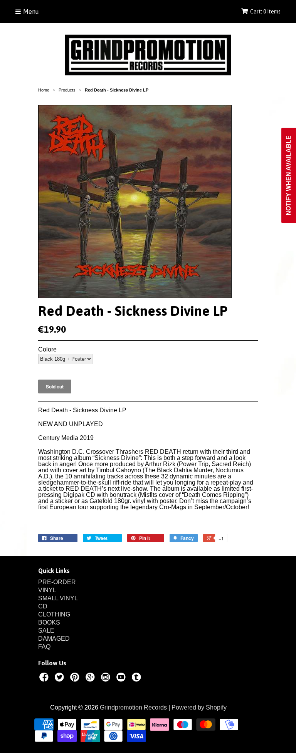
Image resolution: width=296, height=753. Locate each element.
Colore (47, 350)
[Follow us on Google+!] (91, 678)
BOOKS (49, 622)
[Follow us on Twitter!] (60, 678)
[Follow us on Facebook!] (45, 678)
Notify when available (288, 175)
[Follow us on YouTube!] (122, 678)
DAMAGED (54, 638)
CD (42, 606)
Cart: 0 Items (265, 11)
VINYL (47, 590)
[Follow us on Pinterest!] (76, 678)
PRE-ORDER (57, 582)
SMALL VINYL (58, 598)
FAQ (44, 646)
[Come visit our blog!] (137, 678)
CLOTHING (54, 614)
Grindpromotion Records (133, 707)
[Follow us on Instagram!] (107, 678)
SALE (46, 630)
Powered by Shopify (199, 707)
